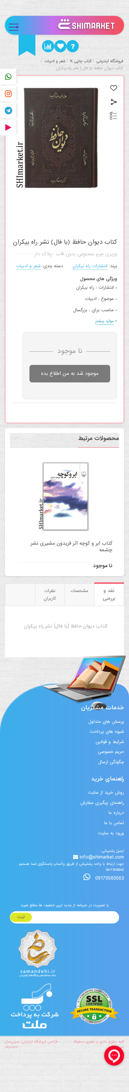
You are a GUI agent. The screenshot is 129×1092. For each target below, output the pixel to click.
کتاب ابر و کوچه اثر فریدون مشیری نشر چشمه (71, 546)
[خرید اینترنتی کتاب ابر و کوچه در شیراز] (64, 496)
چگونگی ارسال (111, 762)
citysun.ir (11, 1047)
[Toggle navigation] (16, 25)
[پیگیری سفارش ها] (48, 46)
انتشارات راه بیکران (90, 266)
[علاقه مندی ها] (60, 46)
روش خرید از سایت (106, 792)
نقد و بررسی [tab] (109, 594)
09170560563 (109, 878)
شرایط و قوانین (110, 742)
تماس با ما (114, 823)
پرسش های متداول (106, 722)
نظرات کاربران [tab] (50, 595)
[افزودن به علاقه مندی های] (113, 88)
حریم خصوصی (111, 752)
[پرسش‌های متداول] (72, 46)
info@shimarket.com (102, 857)
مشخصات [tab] (79, 591)
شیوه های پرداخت (107, 731)
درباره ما (116, 813)
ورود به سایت (111, 833)
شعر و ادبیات (28, 266)
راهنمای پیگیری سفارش (102, 803)
